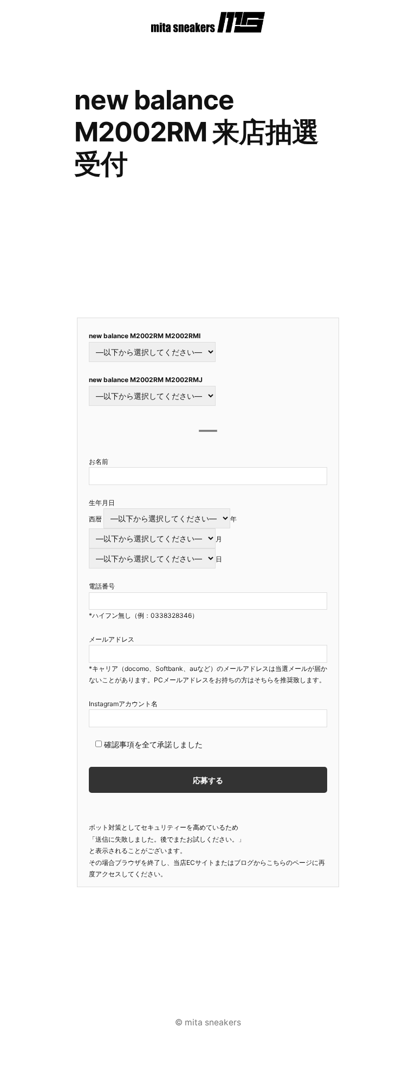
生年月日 (102, 503)
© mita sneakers (208, 1022)
